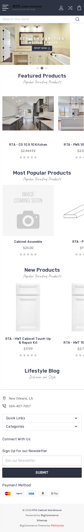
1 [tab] (37, 68)
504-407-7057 (20, 406)
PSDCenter (57, 525)
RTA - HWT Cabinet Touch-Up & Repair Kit (28, 341)
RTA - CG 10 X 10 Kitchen (28, 145)
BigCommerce (50, 515)
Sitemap (42, 520)
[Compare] (70, 9)
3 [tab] (46, 68)
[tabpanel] (42, 44)
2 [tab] (42, 68)
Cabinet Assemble (28, 242)
